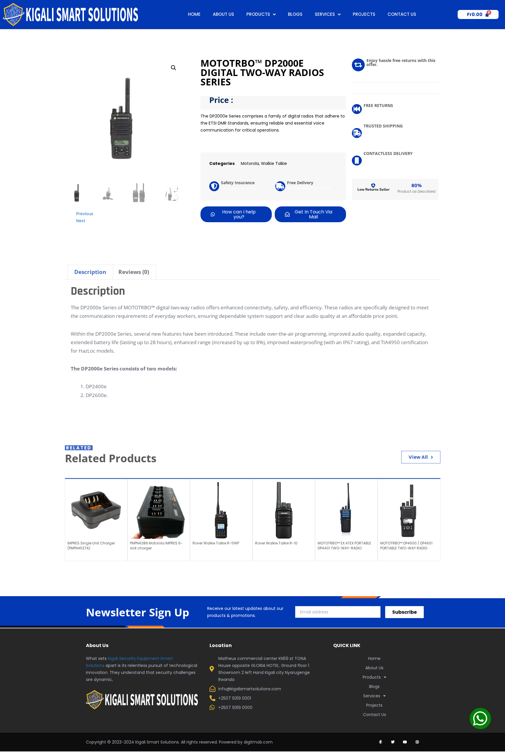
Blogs (295, 14)
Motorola (250, 163)
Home (194, 14)
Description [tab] (90, 272)
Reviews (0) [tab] (133, 272)
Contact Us (402, 14)
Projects (364, 14)
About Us (223, 14)
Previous (84, 214)
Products (258, 14)
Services (325, 14)
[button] (173, 68)
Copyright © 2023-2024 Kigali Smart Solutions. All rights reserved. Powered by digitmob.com (179, 742)
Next (80, 221)
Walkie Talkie (274, 163)
